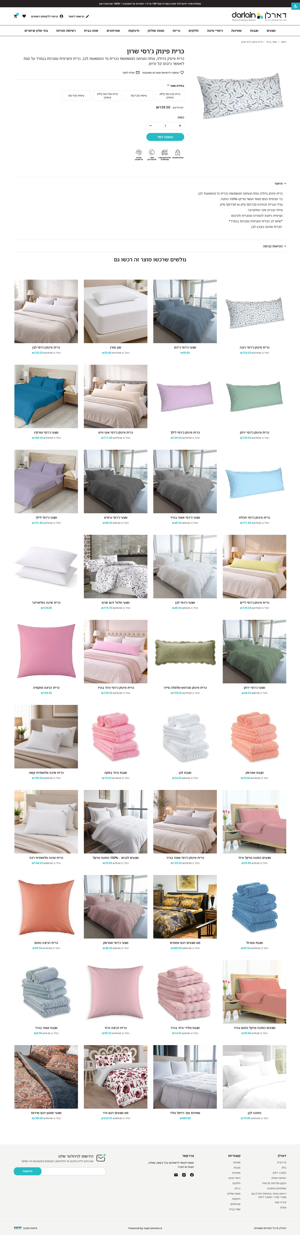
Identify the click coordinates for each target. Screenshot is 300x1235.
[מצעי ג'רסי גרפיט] (115, 481)
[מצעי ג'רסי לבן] (185, 566)
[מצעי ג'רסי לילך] (46, 481)
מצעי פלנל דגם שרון (116, 602)
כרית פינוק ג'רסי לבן (46, 347)
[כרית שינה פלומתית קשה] (46, 736)
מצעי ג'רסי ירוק (254, 687)
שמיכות (236, 1172)
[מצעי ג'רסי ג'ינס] (185, 311)
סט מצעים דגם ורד (115, 1113)
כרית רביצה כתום (46, 943)
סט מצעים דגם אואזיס (185, 943)
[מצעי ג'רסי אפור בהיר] (185, 481)
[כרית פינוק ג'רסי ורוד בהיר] (115, 651)
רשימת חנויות (278, 1178)
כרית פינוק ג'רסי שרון (155, 51)
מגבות (237, 1167)
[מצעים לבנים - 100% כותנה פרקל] (115, 821)
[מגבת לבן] (185, 736)
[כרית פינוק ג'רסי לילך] (185, 396)
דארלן (282, 1156)
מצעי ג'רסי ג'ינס (185, 347)
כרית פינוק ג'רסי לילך (185, 432)
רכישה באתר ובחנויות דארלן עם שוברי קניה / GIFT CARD (268, 1195)
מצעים (236, 1162)
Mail (176, 1175)
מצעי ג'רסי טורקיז (46, 432)
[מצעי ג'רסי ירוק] (254, 651)
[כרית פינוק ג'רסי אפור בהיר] (185, 821)
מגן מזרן (115, 347)
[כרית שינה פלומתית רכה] (46, 821)
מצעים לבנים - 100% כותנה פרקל (116, 858)
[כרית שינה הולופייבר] (46, 566)
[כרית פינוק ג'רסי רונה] (254, 311)
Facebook (192, 1175)
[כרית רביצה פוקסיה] (46, 651)
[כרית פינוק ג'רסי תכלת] (254, 481)
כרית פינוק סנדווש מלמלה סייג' (185, 687)
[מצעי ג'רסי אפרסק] (115, 907)
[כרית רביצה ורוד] (115, 992)
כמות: (180, 117)
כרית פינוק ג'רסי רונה (254, 347)
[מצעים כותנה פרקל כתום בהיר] (254, 992)
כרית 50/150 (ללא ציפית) (107, 95)
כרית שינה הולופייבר (46, 602)
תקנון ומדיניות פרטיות (274, 1183)
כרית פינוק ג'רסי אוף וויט (115, 432)
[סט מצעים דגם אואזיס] (185, 907)
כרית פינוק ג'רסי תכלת (254, 517)
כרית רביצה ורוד (116, 1028)
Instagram (184, 1175)
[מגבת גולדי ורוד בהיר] (185, 992)
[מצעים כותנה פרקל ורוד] (254, 821)
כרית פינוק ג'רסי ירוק (254, 432)
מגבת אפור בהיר (46, 1028)
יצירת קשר (280, 1202)
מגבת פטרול (254, 943)
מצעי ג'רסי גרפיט (115, 517)
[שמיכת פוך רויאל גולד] (185, 1077)
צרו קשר (188, 1156)
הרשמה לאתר (76, 16)
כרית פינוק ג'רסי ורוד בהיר (115, 687)
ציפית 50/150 (76, 95)
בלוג (284, 1167)
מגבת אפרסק (255, 773)
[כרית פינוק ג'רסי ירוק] (254, 396)
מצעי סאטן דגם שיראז (46, 1113)
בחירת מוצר (177, 86)
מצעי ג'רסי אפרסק (115, 943)
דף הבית (281, 1162)
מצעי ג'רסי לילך (46, 517)
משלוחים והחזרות (276, 1188)
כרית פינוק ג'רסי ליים (254, 602)
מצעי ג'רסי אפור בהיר (185, 517)
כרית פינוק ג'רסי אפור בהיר (185, 858)
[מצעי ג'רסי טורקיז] (46, 396)
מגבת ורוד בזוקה (115, 773)
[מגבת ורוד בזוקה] (115, 736)
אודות (283, 1207)
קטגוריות (234, 1156)
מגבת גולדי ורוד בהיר (185, 1028)
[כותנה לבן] (254, 1077)
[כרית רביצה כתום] (46, 907)
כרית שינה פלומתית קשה (46, 773)
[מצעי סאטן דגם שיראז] (46, 1077)
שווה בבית (234, 1209)
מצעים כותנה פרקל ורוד (254, 858)
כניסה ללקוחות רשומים (44, 16)
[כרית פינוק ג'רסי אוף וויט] (115, 396)
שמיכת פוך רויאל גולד (185, 1113)
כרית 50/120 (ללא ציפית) (170, 95)
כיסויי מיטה (234, 1178)
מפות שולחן (233, 1193)
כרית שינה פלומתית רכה (46, 858)
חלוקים (236, 1183)
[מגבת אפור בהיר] (46, 992)
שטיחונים (235, 1204)
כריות (237, 1188)
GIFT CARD (279, 1172)
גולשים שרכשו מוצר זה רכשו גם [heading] (150, 259)
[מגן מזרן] (115, 311)
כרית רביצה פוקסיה (46, 687)
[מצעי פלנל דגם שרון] (115, 566)
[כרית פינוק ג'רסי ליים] (254, 566)
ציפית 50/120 (139, 95)
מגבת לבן (185, 773)
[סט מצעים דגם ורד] (115, 1077)
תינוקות (236, 1198)
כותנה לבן (254, 1113)
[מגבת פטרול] (254, 907)
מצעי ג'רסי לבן (185, 602)
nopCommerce (153, 1228)
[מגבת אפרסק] (254, 736)
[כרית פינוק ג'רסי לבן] (46, 311)
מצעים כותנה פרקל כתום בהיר (254, 1028)
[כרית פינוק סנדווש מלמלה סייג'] (185, 651)
